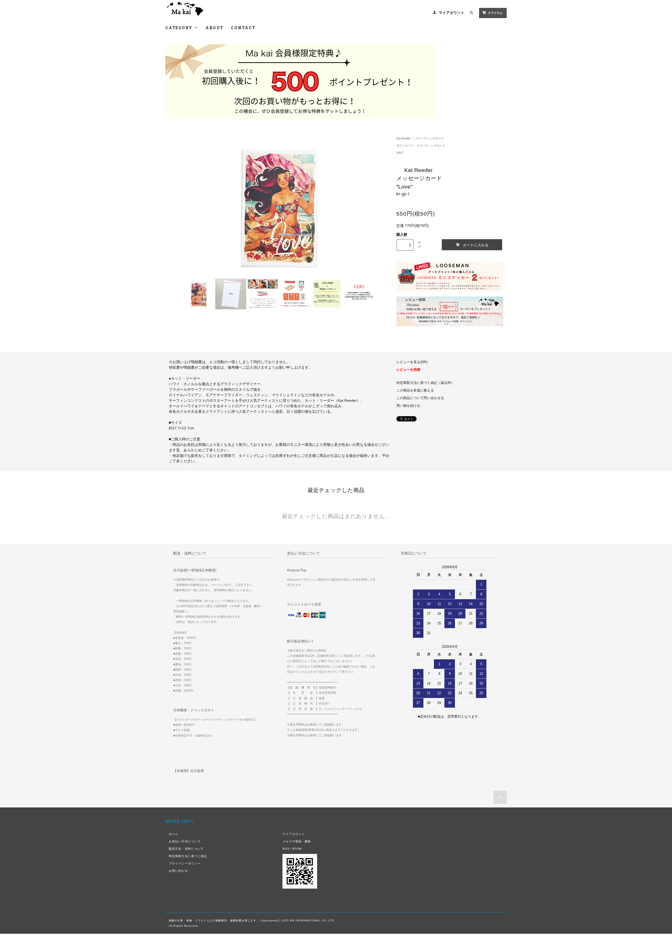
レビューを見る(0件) (412, 362)
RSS (285, 848)
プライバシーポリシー (185, 863)
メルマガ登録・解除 (296, 841)
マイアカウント (451, 13)
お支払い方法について (185, 841)
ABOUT (215, 27)
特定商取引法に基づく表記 (188, 856)
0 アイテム (495, 12)
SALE (399, 152)
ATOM (297, 848)
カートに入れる (476, 244)
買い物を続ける (408, 406)
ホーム (173, 834)
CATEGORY (179, 27)
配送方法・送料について (186, 848)
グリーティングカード (429, 138)
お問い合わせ (178, 870)
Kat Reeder (403, 138)
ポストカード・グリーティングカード (420, 145)
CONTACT (243, 27)
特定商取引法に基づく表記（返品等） (425, 383)
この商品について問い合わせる (420, 398)
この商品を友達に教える (415, 390)
